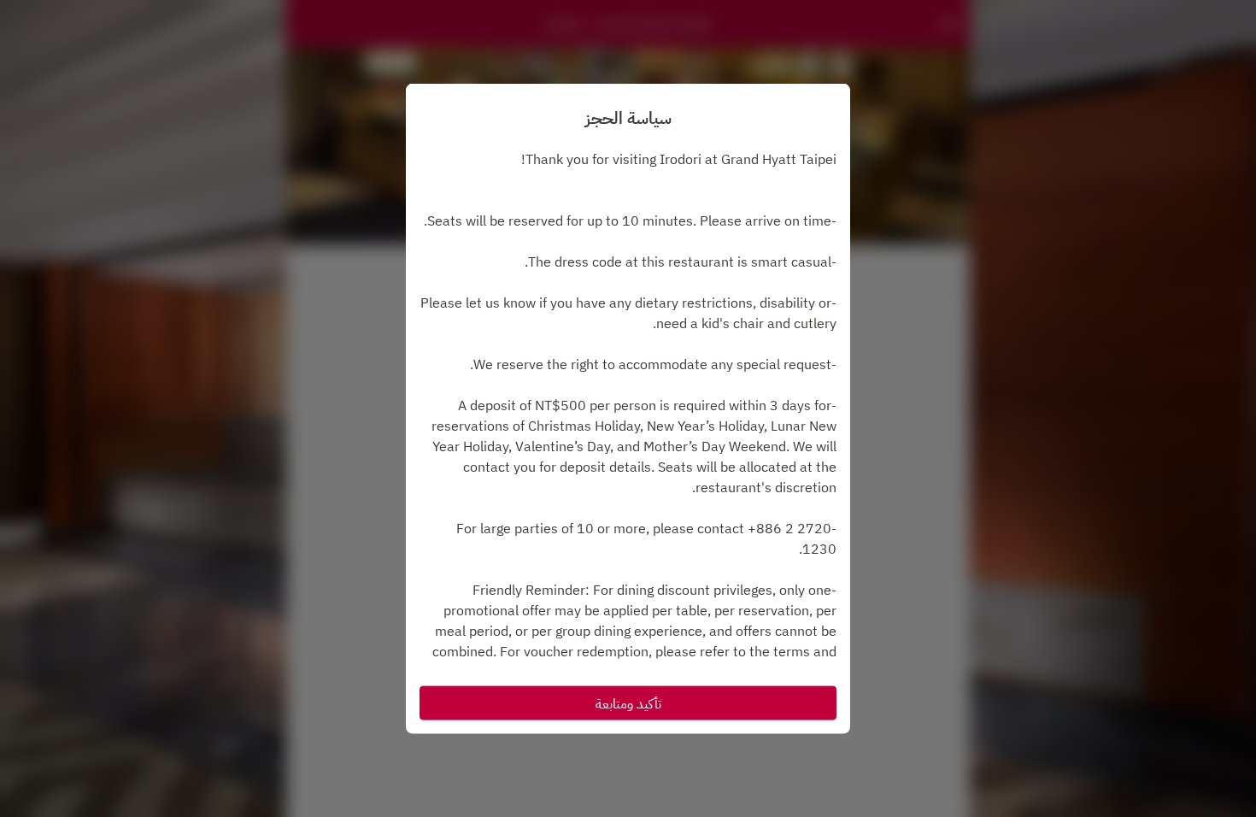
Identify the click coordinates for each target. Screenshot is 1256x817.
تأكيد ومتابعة (628, 702)
